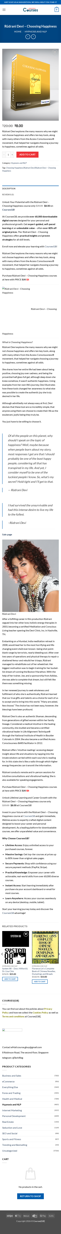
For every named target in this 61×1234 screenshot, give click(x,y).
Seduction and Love (12, 1127)
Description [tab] (8, 188)
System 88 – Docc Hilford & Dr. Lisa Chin (15, 969)
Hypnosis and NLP (36, 31)
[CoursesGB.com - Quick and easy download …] (30, 10)
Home (17, 31)
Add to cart (27, 154)
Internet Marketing (12, 1110)
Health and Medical (12, 1098)
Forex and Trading (11, 1092)
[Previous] (2, 960)
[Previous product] (33, 36)
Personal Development (14, 1116)
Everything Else (10, 1087)
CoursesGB (50, 246)
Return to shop (30, 1196)
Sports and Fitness (11, 1139)
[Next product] (27, 36)
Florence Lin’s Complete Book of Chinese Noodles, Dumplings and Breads (44, 971)
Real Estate (8, 1121)
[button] (4, 9)
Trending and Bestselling (14, 1144)
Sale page (7, 534)
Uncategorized (9, 1150)
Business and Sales (11, 1075)
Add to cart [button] (10, 979)
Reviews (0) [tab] (8, 194)
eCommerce (8, 1081)
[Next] (58, 960)
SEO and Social (9, 1133)
